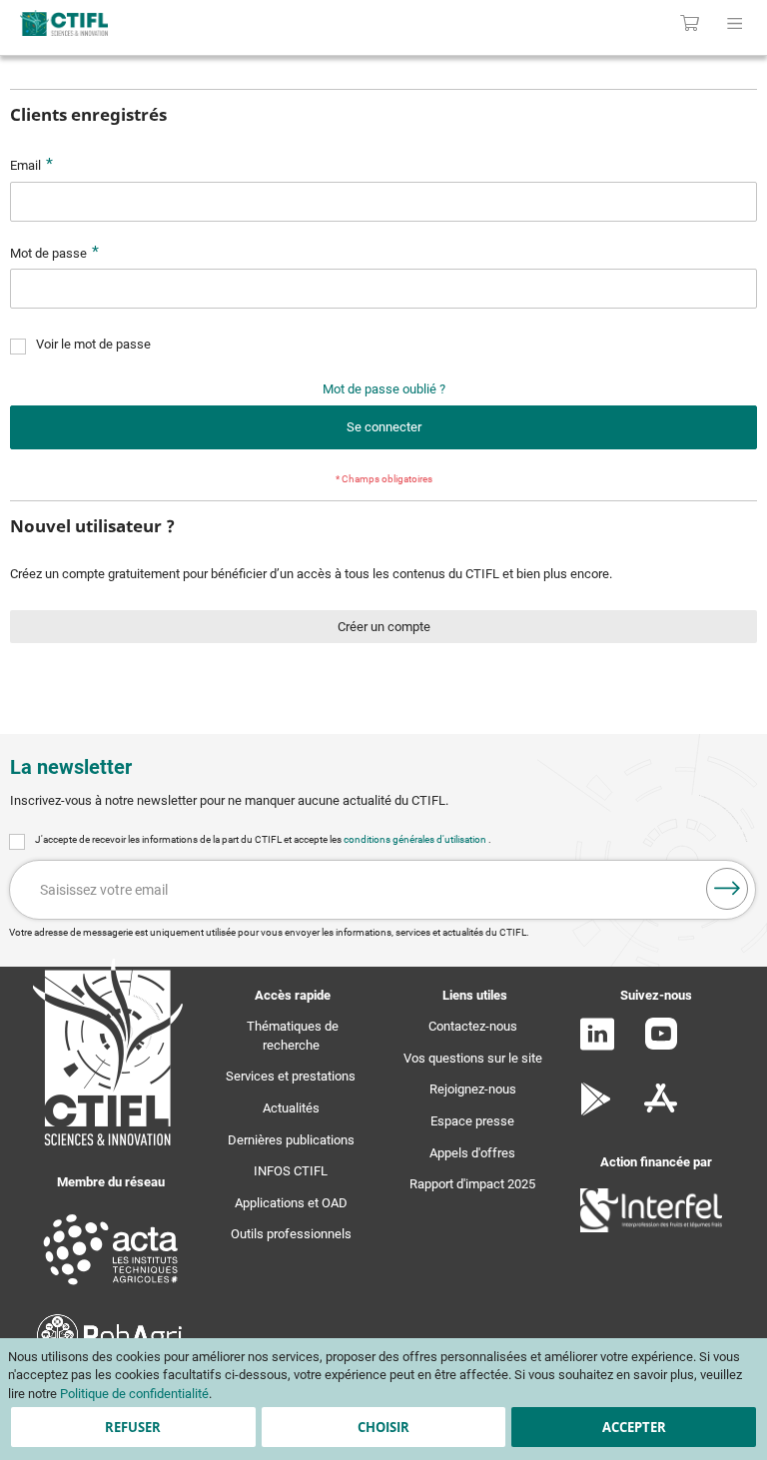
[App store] (660, 1110)
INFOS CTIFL (291, 1170)
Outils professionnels (291, 1233)
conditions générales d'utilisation (416, 839)
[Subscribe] (727, 889)
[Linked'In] (597, 1046)
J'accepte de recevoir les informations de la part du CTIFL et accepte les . (263, 839)
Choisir (383, 1427)
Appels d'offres (472, 1152)
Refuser (133, 1427)
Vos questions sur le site (472, 1058)
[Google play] (596, 1110)
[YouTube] (661, 1045)
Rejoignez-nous (472, 1089)
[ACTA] (111, 1287)
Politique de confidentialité (134, 1393)
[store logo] (159, 23)
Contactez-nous (472, 1026)
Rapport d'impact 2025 (472, 1183)
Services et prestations (291, 1076)
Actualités (291, 1107)
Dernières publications (291, 1139)
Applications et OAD (291, 1202)
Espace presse (472, 1120)
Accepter (634, 1427)
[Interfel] (651, 1227)
